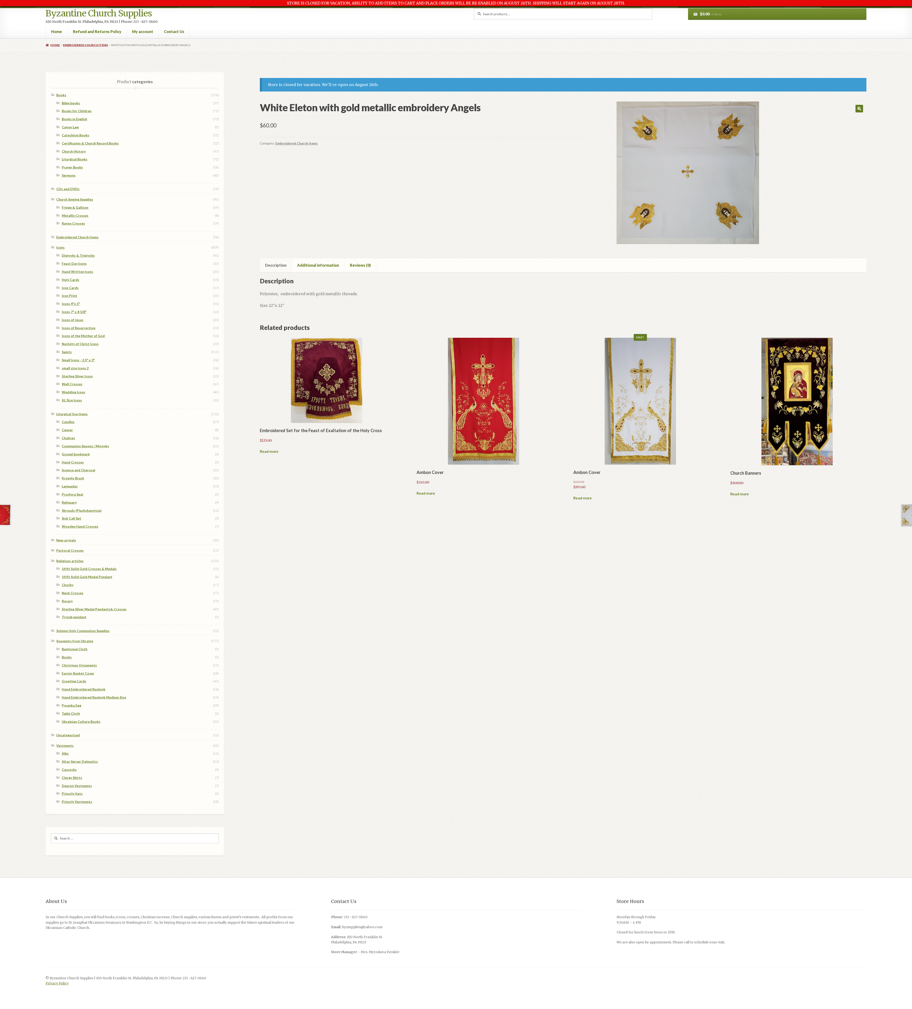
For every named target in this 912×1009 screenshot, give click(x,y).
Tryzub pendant (74, 617)
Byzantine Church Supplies (99, 13)
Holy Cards (70, 280)
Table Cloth (71, 713)
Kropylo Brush (73, 478)
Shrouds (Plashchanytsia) (82, 510)
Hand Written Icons (77, 272)
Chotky (67, 585)
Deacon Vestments (77, 786)
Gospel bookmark (76, 454)
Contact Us (174, 31)
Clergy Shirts (72, 778)
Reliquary (69, 502)
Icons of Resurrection (78, 328)
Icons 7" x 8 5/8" (74, 312)
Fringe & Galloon (75, 207)
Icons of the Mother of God (83, 336)
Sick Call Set (71, 518)
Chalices (68, 438)
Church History (74, 151)
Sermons (69, 175)
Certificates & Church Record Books (90, 143)
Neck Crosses (72, 593)
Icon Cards (70, 288)
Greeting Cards (74, 681)
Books (61, 95)
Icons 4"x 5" (71, 304)
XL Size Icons (72, 400)
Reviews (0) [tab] (360, 265)
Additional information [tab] (318, 265)
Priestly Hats (72, 794)
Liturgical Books (74, 159)
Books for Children (76, 111)
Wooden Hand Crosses (80, 526)
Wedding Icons (73, 392)
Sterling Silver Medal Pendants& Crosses (94, 609)
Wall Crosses (72, 384)
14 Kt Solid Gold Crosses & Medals (89, 569)
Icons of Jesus (72, 320)
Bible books (71, 103)
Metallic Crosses (75, 215)
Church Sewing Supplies (74, 199)
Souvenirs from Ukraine (74, 641)
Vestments (65, 745)
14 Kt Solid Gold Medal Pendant (87, 577)
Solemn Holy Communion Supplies (82, 631)
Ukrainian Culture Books (81, 721)
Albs (65, 753)
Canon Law (70, 127)
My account (142, 31)
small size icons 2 (75, 368)
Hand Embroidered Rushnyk (83, 689)
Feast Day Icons (74, 263)
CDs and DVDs (68, 189)
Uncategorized (68, 735)
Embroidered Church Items (85, 45)
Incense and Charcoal (78, 470)
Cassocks (69, 770)
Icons (60, 247)
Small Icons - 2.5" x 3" (78, 360)
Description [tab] (275, 265)
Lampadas (70, 486)
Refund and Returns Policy (97, 31)
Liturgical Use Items (72, 414)
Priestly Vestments (77, 802)
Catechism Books (75, 135)
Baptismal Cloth (74, 649)
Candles (68, 422)
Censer (67, 430)
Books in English (74, 119)
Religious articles (70, 561)
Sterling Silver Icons (77, 376)
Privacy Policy (57, 983)
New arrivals (66, 540)
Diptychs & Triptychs (78, 255)
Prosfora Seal (72, 494)
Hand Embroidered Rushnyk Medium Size (94, 697)
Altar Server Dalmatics (80, 761)
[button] (859, 108)
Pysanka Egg (71, 705)
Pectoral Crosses (70, 550)
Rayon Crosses (73, 223)
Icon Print (69, 296)
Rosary (67, 601)
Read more (269, 451)
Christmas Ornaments (79, 665)
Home (56, 31)
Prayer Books (72, 167)
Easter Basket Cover (78, 673)
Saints (67, 352)
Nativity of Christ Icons (80, 344)
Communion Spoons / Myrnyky (85, 446)
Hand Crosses (73, 462)
